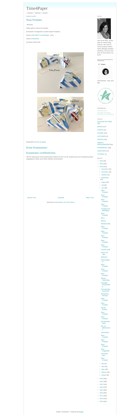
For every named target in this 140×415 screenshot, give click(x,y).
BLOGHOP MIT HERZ (104, 121)
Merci (103, 218)
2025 (101, 164)
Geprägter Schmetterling (105, 284)
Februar (104, 372)
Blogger (81, 412)
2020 (101, 387)
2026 (101, 161)
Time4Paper (37, 8)
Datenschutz (37, 13)
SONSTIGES (101, 151)
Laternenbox (105, 332)
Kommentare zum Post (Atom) (64, 202)
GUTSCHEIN (101, 136)
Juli (102, 185)
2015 (101, 401)
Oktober (104, 175)
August (103, 182)
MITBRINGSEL (102, 147)
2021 (101, 384)
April (103, 366)
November (105, 172)
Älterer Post (90, 197)
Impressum (45, 13)
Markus (103, 221)
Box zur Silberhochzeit (105, 327)
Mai (102, 363)
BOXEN (99, 126)
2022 (101, 381)
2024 (101, 166)
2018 (101, 393)
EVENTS (100, 130)
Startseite (61, 197)
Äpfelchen (104, 257)
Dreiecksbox (35, 38)
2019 (101, 390)
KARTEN (100, 139)
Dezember (105, 169)
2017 (101, 396)
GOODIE (100, 133)
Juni (102, 188)
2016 (101, 398)
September (105, 177)
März (103, 369)
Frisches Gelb (105, 249)
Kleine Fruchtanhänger (42, 35)
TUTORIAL (100, 154)
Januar (103, 375)
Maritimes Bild (105, 224)
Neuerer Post (31, 197)
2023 (101, 378)
